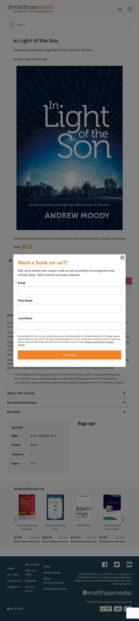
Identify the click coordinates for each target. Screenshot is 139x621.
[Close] (122, 257)
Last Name (25, 318)
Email (21, 282)
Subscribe (69, 355)
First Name (25, 300)
